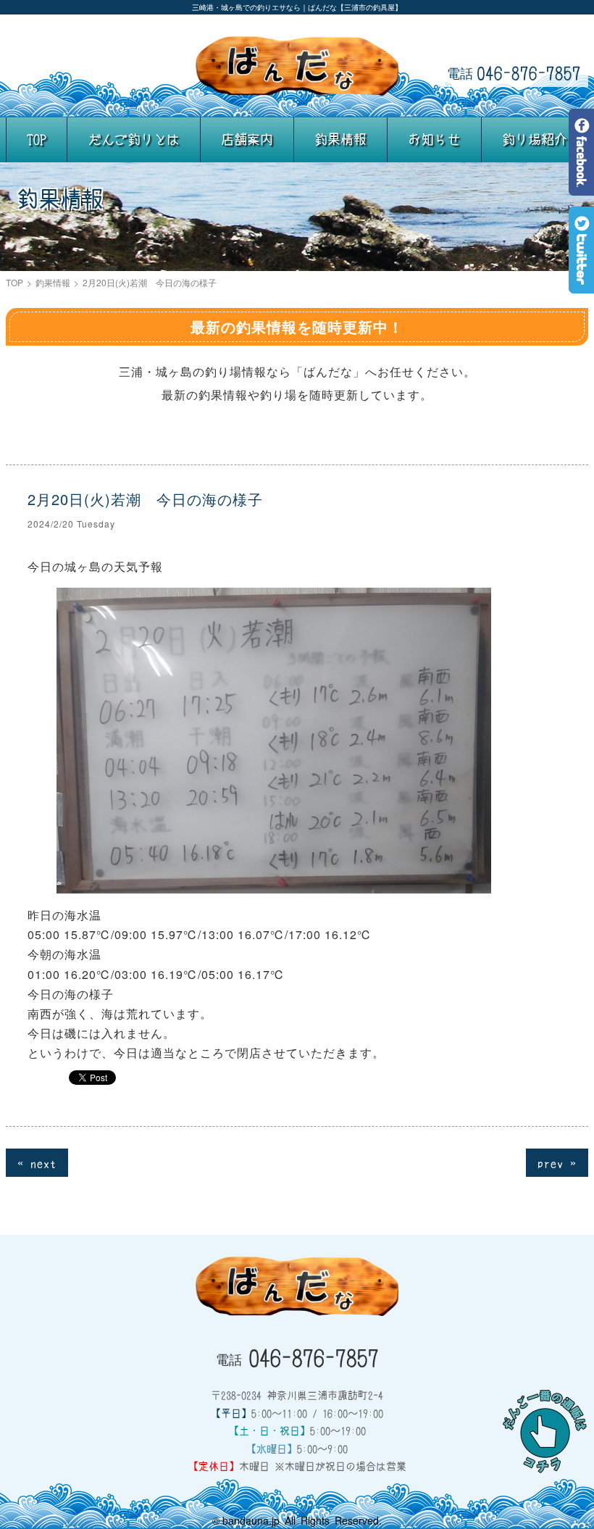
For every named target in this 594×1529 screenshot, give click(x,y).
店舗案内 (247, 139)
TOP (36, 139)
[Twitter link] (581, 283)
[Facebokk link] (581, 185)
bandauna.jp (251, 1520)
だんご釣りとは (134, 139)
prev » (557, 1162)
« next (37, 1162)
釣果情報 (340, 139)
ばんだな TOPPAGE (297, 66)
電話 (514, 72)
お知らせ (434, 139)
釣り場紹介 (534, 139)
